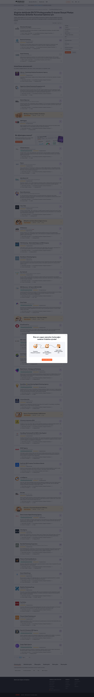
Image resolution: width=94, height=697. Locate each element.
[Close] (66, 335)
